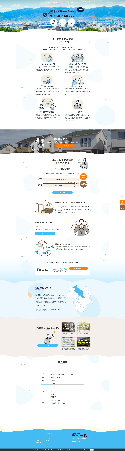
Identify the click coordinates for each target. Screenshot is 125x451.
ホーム (49, 2)
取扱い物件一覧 (49, 433)
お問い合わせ (73, 2)
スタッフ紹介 (55, 2)
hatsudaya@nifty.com (54, 386)
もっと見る (47, 345)
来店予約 (47, 440)
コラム (47, 436)
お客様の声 (61, 2)
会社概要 (67, 2)
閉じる (92, 449)
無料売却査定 (66, 145)
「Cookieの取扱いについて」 (79, 449)
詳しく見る (62, 192)
